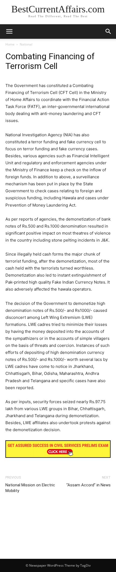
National (26, 44)
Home (10, 44)
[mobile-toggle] (9, 31)
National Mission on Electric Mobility (30, 488)
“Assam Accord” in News (88, 485)
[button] (108, 31)
